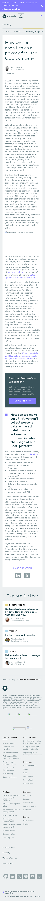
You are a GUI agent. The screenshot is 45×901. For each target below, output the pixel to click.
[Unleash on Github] (5, 876)
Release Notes (8, 834)
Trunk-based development (8, 768)
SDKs (25, 769)
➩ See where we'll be (11, 9)
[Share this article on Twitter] (27, 577)
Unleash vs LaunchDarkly (8, 820)
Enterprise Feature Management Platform (11, 797)
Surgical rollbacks (10, 752)
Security (6, 853)
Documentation (30, 765)
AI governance (8, 743)
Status (26, 824)
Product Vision (9, 830)
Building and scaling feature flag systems (32, 742)
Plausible (33, 454)
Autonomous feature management (11, 810)
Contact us (28, 802)
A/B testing (7, 773)
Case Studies (29, 780)
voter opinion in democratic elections (20, 276)
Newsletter (28, 783)
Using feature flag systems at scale (31, 747)
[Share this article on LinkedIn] (18, 577)
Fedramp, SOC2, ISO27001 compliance (12, 757)
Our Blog (6, 24)
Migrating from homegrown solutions (32, 753)
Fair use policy (29, 806)
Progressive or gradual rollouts (9, 763)
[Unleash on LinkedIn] (12, 876)
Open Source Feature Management (11, 825)
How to (17, 31)
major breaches (15, 272)
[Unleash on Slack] (25, 876)
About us (27, 795)
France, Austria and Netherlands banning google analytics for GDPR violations (21, 356)
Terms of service (9, 858)
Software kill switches (8, 747)
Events (6, 31)
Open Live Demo (9, 815)
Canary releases (9, 777)
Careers (26, 799)
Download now (22, 400)
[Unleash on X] (19, 876)
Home (5, 679)
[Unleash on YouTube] (32, 876)
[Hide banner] (42, 6)
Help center (28, 820)
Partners (27, 809)
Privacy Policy (8, 847)
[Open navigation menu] (40, 16)
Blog (14, 679)
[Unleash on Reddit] (39, 876)
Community (28, 776)
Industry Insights (34, 31)
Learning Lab (8, 837)
